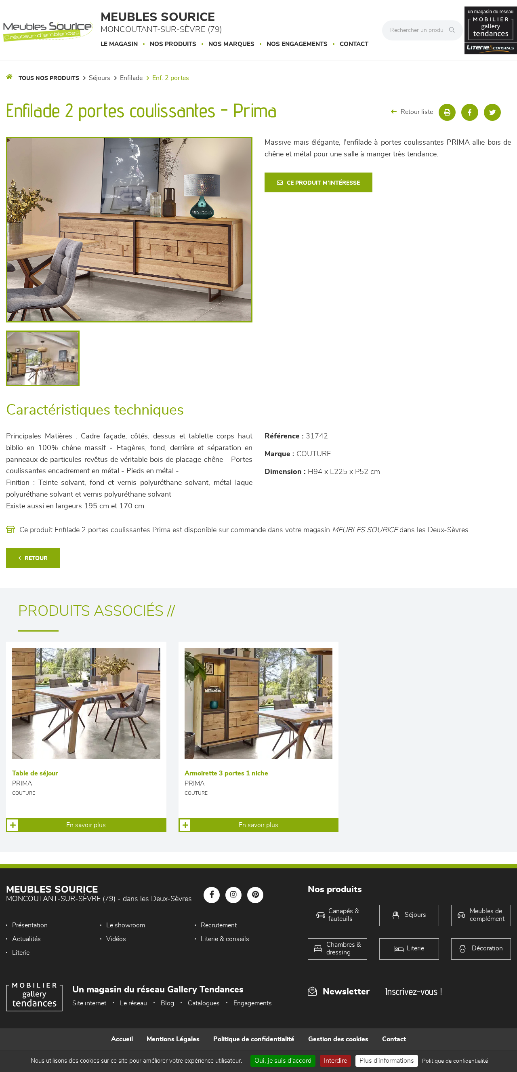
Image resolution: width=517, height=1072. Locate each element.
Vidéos (116, 939)
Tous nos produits (49, 78)
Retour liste (417, 112)
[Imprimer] (447, 112)
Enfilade (131, 78)
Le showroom (125, 925)
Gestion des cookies (338, 1039)
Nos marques (231, 44)
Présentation (30, 925)
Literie (20, 953)
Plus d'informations (386, 1060)
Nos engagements (297, 44)
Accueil (122, 1039)
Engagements (252, 1003)
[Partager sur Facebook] (469, 112)
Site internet (89, 1003)
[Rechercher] (454, 30)
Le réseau (133, 1003)
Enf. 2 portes (170, 78)
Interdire (335, 1060)
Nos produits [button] (173, 44)
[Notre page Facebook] (212, 895)
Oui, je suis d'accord (282, 1060)
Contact (354, 44)
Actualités (26, 939)
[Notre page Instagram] (233, 895)
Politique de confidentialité (253, 1039)
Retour (36, 558)
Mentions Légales (173, 1039)
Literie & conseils (225, 939)
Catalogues (204, 1003)
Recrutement (219, 925)
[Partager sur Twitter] (492, 112)
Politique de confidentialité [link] (455, 1061)
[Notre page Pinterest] (255, 895)
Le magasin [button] (119, 44)
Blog (167, 1003)
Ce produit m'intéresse (323, 183)
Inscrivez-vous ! (413, 991)
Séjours (99, 78)
